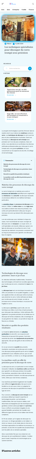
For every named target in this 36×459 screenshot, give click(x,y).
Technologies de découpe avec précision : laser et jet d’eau (17, 170)
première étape (8, 204)
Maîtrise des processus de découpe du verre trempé (16, 165)
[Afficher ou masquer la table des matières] (23, 160)
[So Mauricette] (12, 4)
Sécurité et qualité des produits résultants (16, 174)
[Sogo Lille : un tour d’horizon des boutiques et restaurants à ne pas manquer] (18, 106)
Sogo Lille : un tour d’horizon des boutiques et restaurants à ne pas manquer (17, 115)
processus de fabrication (9, 193)
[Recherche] (33, 4)
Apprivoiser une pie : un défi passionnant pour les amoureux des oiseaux (18, 91)
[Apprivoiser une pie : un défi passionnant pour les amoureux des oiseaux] (18, 82)
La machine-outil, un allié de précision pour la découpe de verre (17, 178)
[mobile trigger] (3, 4)
